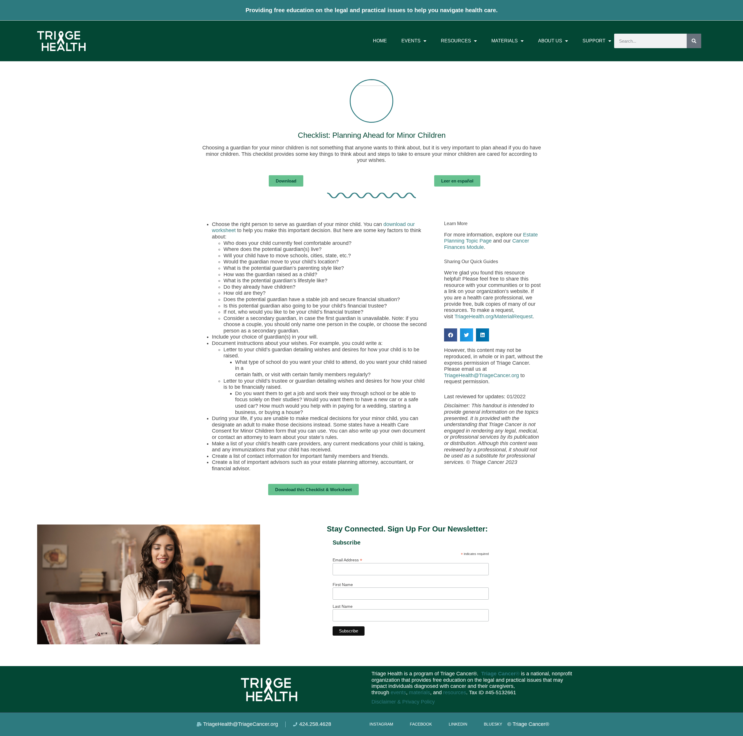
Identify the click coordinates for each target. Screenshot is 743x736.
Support (594, 40)
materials (419, 692)
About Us (550, 40)
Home (380, 40)
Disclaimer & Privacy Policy (403, 702)
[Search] (694, 41)
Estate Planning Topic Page (491, 238)
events (398, 692)
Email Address (347, 559)
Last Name (343, 606)
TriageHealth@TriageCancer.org (481, 375)
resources (454, 692)
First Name (343, 585)
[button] (450, 334)
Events (411, 40)
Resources (456, 40)
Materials (504, 40)
